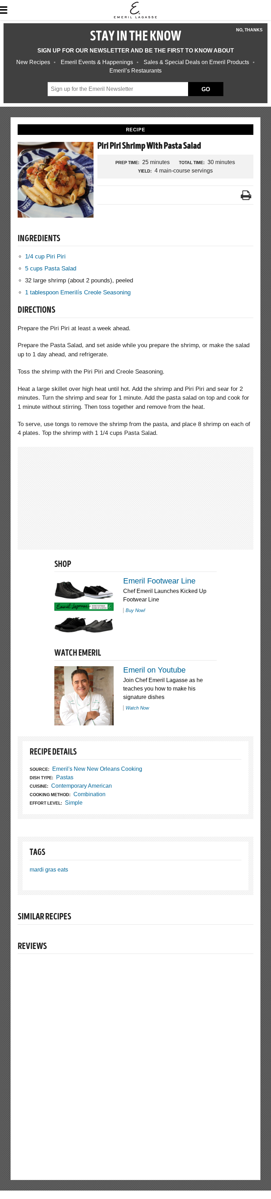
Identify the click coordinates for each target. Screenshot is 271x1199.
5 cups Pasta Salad (50, 268)
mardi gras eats (49, 870)
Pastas (64, 777)
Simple (74, 803)
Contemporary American (81, 786)
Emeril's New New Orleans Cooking (97, 769)
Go (205, 89)
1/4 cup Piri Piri (45, 256)
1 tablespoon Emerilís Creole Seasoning (78, 292)
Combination (89, 794)
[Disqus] (135, 1056)
